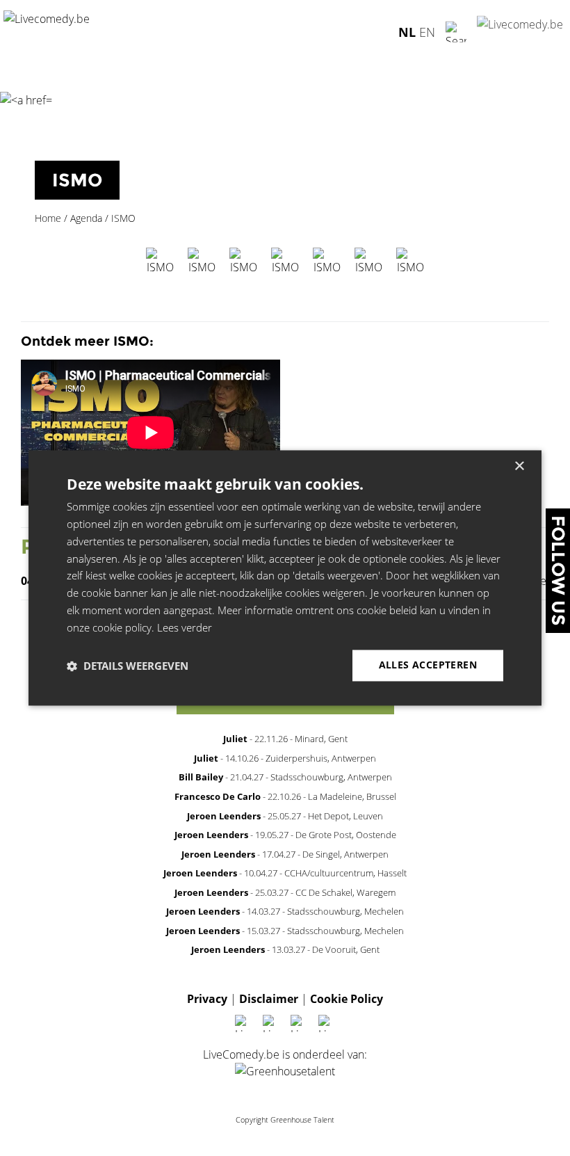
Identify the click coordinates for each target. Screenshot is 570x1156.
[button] (127, 665)
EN (427, 31)
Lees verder (184, 627)
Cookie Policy (346, 998)
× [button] (519, 466)
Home (48, 218)
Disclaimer (268, 998)
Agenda (86, 218)
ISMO (77, 180)
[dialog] (285, 577)
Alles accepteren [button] (428, 665)
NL (407, 31)
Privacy (207, 998)
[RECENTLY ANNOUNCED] (285, 717)
